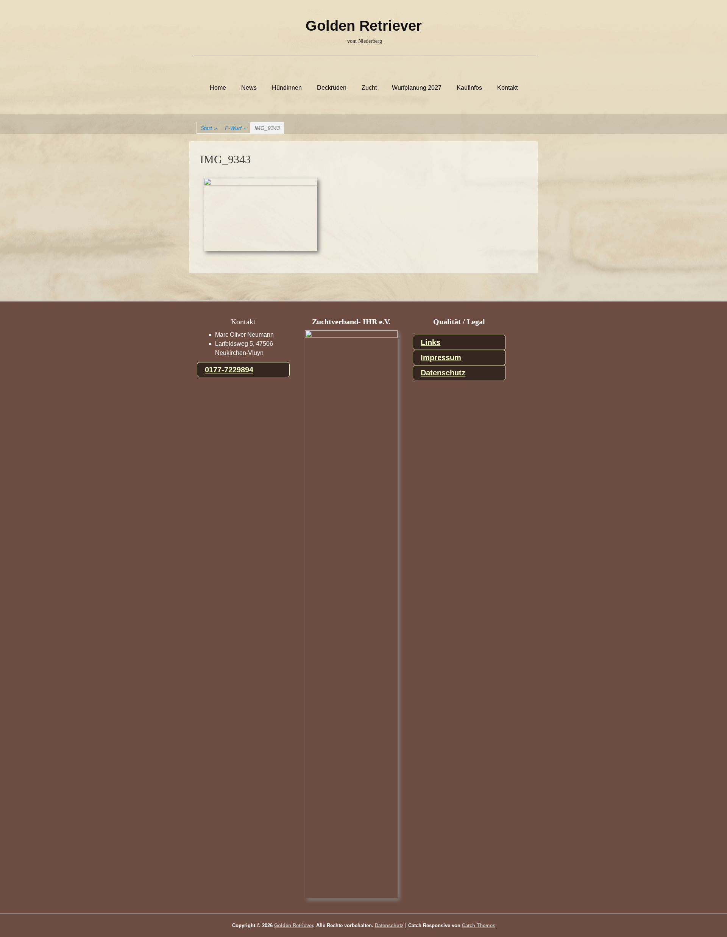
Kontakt (507, 88)
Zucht (369, 88)
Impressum (441, 357)
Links (430, 342)
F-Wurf (235, 128)
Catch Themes (478, 925)
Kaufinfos (469, 88)
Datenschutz (443, 373)
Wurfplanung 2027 (417, 88)
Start (209, 128)
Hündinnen (287, 88)
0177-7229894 (229, 369)
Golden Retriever (364, 26)
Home (218, 88)
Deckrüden (331, 88)
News (249, 88)
